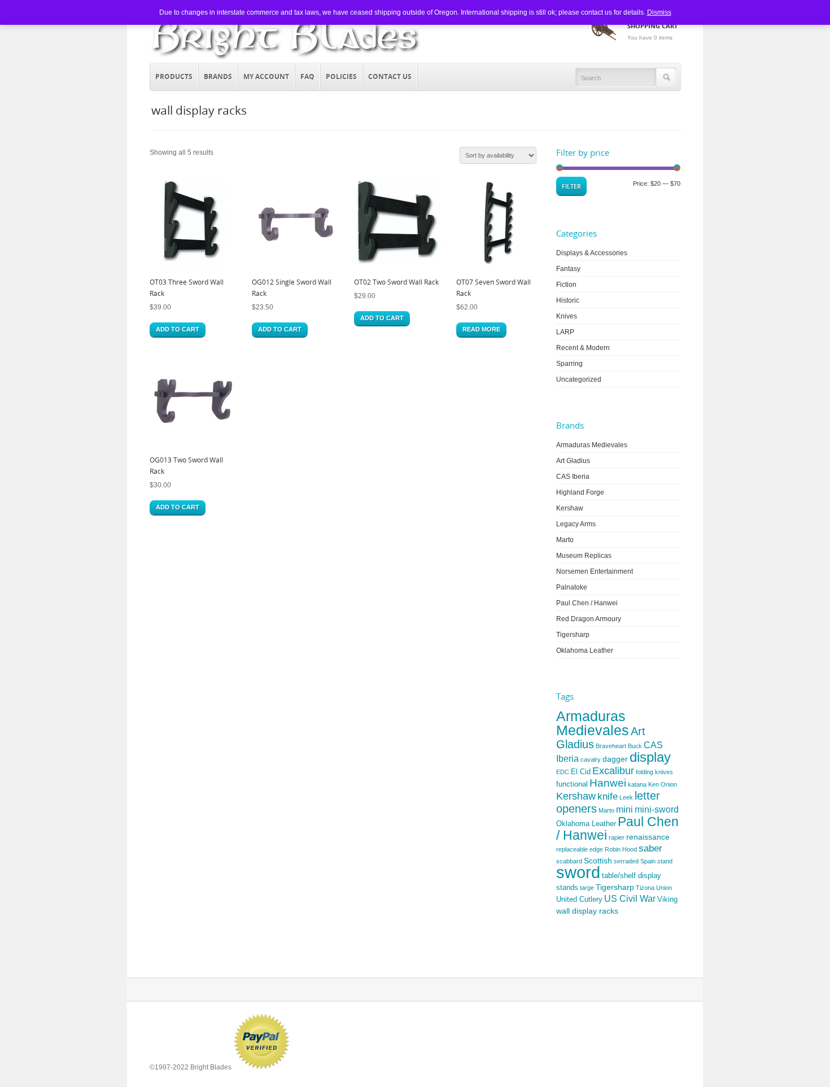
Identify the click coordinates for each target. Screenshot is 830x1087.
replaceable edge (579, 849)
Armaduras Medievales (591, 445)
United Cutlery (579, 899)
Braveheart (611, 746)
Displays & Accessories (591, 253)
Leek (626, 797)
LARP (565, 332)
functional (572, 784)
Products (171, 75)
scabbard (569, 861)
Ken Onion (662, 784)
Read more (481, 329)
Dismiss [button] (659, 12)
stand (664, 861)
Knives (566, 316)
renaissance (648, 836)
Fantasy (568, 269)
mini (624, 809)
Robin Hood (621, 849)
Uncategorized (578, 379)
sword (578, 872)
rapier (616, 837)
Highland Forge (580, 492)
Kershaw (569, 508)
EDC (562, 772)
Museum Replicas (583, 556)
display (650, 757)
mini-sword (657, 809)
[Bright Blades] (286, 60)
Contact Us (390, 76)
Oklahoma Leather (584, 650)
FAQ (307, 76)
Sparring (569, 364)
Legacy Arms (576, 524)
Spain (648, 861)
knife (607, 796)
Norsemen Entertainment (594, 571)
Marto (565, 540)
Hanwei (607, 783)
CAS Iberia (572, 477)
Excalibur (613, 770)
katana (637, 784)
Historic (567, 300)
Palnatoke (571, 587)
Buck (635, 746)
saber (650, 848)
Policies (341, 76)
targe (587, 887)
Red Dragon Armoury (588, 619)
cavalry (590, 759)
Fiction (566, 285)
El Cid (581, 771)
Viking (667, 899)
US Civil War (630, 898)
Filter (571, 186)
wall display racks (587, 910)
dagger (615, 758)
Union (664, 887)
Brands (215, 75)
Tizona (645, 887)
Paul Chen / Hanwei (587, 603)
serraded (626, 861)
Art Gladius (573, 461)
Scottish (598, 860)
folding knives (654, 772)
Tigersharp (572, 635)
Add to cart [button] (177, 329)
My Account (266, 76)
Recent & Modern (583, 348)
